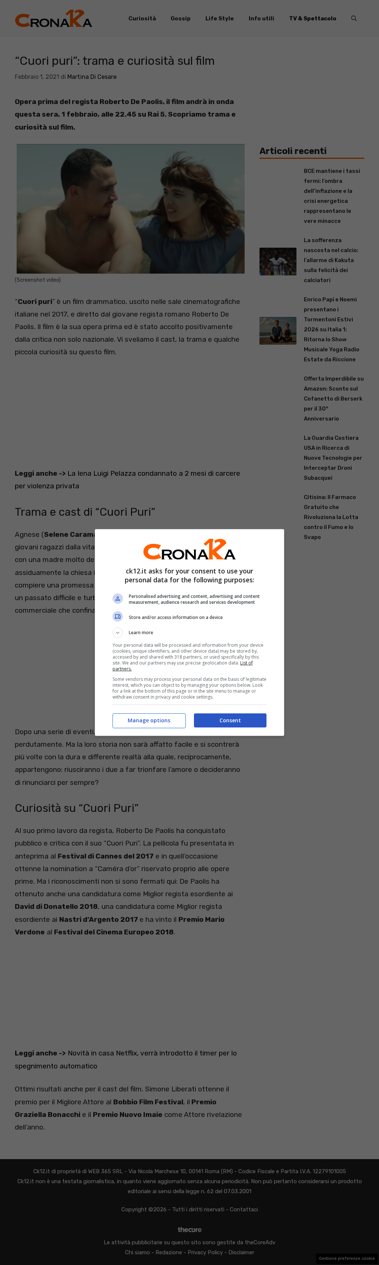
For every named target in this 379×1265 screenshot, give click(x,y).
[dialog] (189, 632)
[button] (189, 633)
